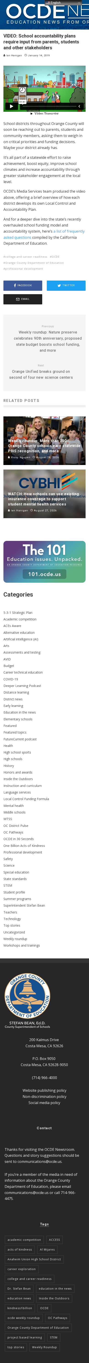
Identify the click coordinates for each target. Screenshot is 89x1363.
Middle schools (14, 812)
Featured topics (14, 732)
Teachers (10, 912)
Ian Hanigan (13, 55)
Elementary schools (17, 719)
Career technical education (23, 672)
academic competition (24, 1240)
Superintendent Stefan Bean (24, 905)
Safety (8, 859)
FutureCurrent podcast (20, 739)
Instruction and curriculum (22, 785)
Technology (12, 919)
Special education (16, 872)
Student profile (14, 892)
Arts (6, 646)
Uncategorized (14, 932)
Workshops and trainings (21, 945)
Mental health (13, 805)
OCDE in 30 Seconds (18, 839)
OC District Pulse (15, 825)
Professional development (22, 852)
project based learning (25, 1337)
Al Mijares (47, 1249)
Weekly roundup (15, 939)
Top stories (11, 925)
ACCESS (54, 1240)
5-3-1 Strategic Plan (17, 612)
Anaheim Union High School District (34, 1259)
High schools (12, 759)
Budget (8, 666)
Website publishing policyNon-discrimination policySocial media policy (44, 1096)
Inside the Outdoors (18, 779)
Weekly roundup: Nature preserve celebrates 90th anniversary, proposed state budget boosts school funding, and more (48, 339)
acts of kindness (20, 1249)
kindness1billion (20, 1308)
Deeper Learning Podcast (22, 686)
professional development (24, 268)
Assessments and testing (21, 652)
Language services (17, 792)
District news (13, 699)
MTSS (7, 819)
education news (19, 1298)
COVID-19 (10, 679)
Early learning (13, 706)
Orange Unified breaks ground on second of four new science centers (41, 372)
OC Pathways (13, 832)
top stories (16, 1347)
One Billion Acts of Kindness (24, 845)
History (8, 766)
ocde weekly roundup (24, 1318)
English (55, 2)
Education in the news (19, 712)
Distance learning (16, 692)
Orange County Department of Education (34, 262)
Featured (10, 726)
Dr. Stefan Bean (19, 1289)
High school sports (17, 752)
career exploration (22, 1269)
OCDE (56, 256)
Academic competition (20, 619)
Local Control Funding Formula (26, 799)
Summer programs (17, 899)
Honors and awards (17, 772)
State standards (15, 879)
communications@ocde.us (40, 1161)
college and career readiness (26, 256)
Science (9, 865)
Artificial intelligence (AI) (20, 639)
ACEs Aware (12, 626)
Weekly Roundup (44, 1347)
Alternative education (19, 632)
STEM (7, 885)
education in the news (55, 1289)
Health (8, 746)
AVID (7, 659)
